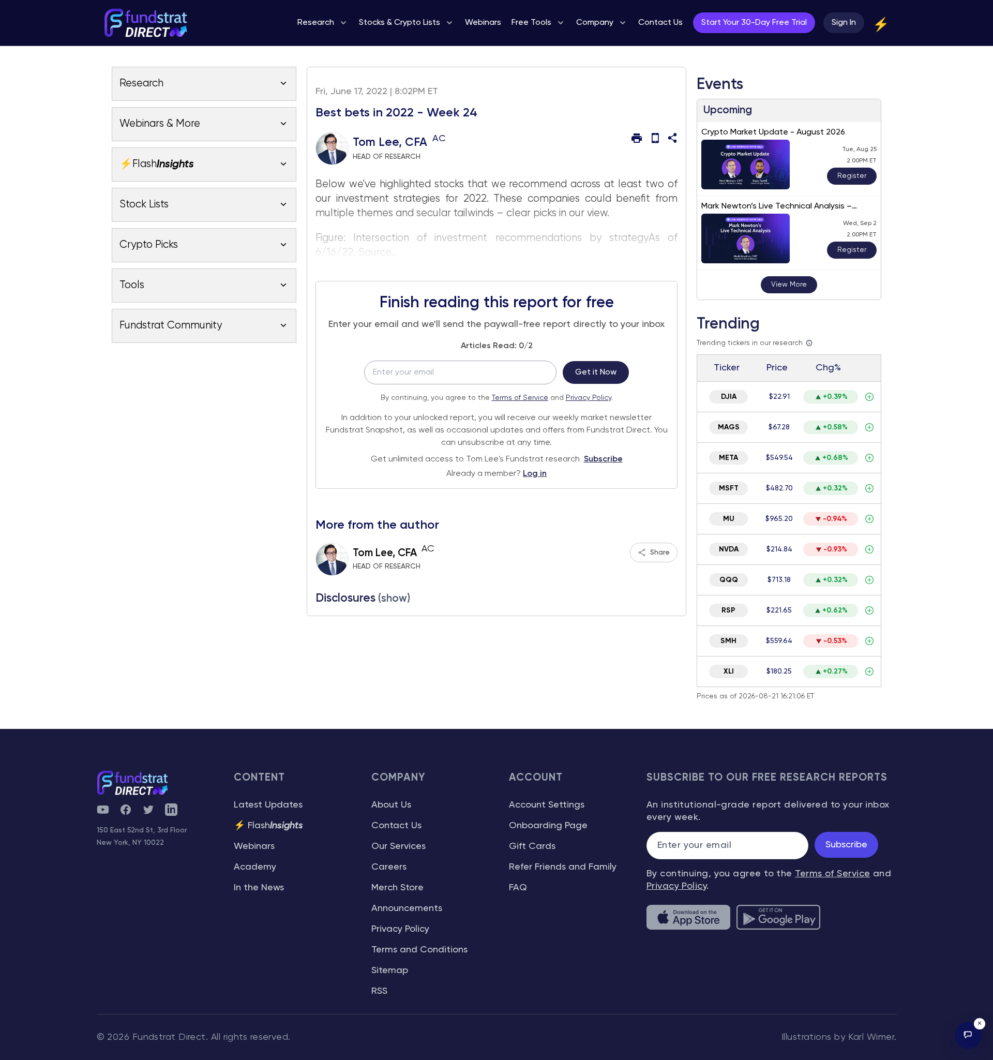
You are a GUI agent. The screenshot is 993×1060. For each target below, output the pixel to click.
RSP (728, 610)
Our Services (398, 846)
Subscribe (603, 459)
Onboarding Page (548, 825)
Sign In (844, 23)
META (728, 457)
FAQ (518, 887)
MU (728, 518)
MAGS (729, 427)
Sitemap (389, 970)
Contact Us (396, 825)
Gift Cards (532, 846)
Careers (389, 867)
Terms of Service (520, 397)
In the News (259, 887)
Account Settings (546, 805)
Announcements (406, 908)
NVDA (729, 549)
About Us (391, 805)
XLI (729, 671)
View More (789, 284)
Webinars (254, 846)
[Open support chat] (968, 1035)
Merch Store (397, 887)
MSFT (729, 488)
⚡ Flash (268, 825)
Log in (535, 474)
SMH (728, 641)
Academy (255, 867)
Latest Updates (268, 805)
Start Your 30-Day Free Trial (754, 23)
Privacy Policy (588, 397)
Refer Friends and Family (562, 867)
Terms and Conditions (419, 949)
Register (851, 176)
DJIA (728, 396)
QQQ (728, 580)
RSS (379, 991)
